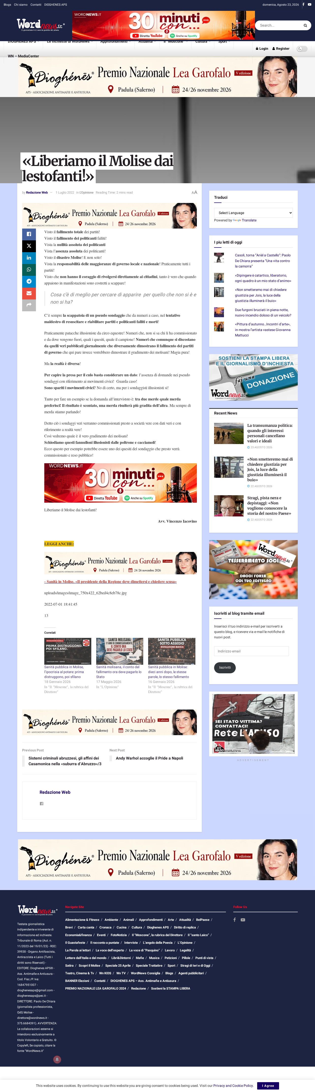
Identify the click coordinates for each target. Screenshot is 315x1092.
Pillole (186, 958)
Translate (249, 220)
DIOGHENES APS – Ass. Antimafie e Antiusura (143, 980)
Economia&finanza (78, 935)
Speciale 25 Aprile (118, 965)
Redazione (138, 988)
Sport (222, 41)
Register (282, 48)
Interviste (131, 942)
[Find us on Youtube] (309, 4)
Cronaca (105, 927)
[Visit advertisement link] (163, 25)
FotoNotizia (119, 935)
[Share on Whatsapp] (29, 270)
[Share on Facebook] (29, 234)
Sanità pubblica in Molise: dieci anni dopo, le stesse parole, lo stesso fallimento (168, 671)
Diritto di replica (185, 927)
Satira (69, 965)
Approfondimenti (113, 41)
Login (263, 48)
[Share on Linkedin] (29, 258)
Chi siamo (21, 4)
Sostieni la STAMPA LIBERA (170, 988)
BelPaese (202, 919)
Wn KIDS (105, 973)
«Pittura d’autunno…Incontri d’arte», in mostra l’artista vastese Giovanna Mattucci (263, 330)
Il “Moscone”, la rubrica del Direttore (157, 935)
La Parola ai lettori (78, 950)
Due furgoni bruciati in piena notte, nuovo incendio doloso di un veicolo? (263, 312)
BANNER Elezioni (77, 980)
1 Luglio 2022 (65, 192)
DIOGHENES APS (55, 4)
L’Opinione (185, 942)
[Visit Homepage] (34, 25)
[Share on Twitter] (29, 246)
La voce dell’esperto (110, 950)
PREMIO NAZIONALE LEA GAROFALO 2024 (95, 988)
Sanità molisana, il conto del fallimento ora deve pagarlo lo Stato (119, 671)
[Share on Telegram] (29, 282)
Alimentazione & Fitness (82, 919)
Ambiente (111, 919)
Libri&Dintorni (121, 958)
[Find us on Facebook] (303, 4)
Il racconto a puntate (104, 942)
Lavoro (170, 950)
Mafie (140, 958)
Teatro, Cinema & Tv (79, 973)
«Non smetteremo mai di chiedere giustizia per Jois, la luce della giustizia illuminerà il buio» (260, 295)
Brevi (69, 927)
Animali (128, 919)
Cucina (121, 927)
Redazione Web (37, 192)
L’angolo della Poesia (158, 942)
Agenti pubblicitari (191, 973)
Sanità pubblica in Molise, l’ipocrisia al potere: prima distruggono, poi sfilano (64, 671)
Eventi (101, 935)
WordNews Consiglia (145, 973)
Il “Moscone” (174, 41)
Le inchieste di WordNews (68, 41)
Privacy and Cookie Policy (233, 1085)
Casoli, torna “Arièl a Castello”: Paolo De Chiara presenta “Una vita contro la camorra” (263, 261)
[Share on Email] (29, 293)
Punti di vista (204, 958)
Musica (154, 958)
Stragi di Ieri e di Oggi (195, 965)
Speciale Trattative (149, 965)
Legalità (185, 950)
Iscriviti (225, 667)
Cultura (201, 41)
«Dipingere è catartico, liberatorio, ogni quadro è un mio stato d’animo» (263, 278)
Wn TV (121, 973)
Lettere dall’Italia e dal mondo (85, 958)
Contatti (36, 4)
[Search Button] (306, 25)
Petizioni (171, 958)
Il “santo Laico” (198, 935)
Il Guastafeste (75, 942)
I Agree (268, 1085)
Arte (171, 919)
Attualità (146, 41)
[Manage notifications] (57, 1059)
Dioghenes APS (158, 927)
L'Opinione (86, 192)
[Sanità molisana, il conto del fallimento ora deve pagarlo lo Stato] (119, 651)
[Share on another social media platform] (29, 305)
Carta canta (86, 927)
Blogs (7, 4)
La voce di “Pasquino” (144, 950)
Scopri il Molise (89, 965)
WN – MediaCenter (23, 56)
